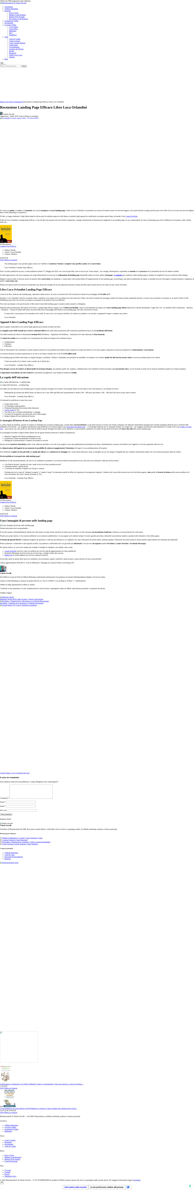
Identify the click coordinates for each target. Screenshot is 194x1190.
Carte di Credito (14, 39)
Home (2, 102)
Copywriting (13, 27)
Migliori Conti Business (17, 15)
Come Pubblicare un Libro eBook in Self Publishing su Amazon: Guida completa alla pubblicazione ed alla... (38, 1108)
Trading (11, 57)
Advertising (8, 7)
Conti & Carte (9, 855)
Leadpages (118, 275)
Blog (6, 59)
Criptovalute (13, 45)
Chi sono (7, 1170)
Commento (4, 798)
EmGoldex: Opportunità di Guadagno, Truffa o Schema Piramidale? (26, 842)
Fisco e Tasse (13, 13)
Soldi (6, 37)
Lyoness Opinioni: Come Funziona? (15, 840)
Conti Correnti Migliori (17, 43)
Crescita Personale (11, 1161)
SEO (10, 33)
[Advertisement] (97, 84)
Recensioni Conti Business (18, 19)
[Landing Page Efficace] (6, 242)
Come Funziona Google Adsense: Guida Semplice (20, 844)
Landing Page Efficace (8, 246)
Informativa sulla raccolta (76, 1187)
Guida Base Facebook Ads (75, 427)
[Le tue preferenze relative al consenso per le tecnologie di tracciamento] (190, 1186)
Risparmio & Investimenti (13, 857)
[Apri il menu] (5, 64)
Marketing (12, 31)
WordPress (13, 35)
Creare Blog (13, 29)
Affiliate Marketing (11, 9)
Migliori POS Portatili (16, 17)
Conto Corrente (14, 41)
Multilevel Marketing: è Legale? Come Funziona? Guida (22, 838)
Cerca (24, 66)
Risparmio (12, 53)
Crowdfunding (14, 47)
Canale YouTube (131, 216)
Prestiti (11, 51)
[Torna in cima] (2, 1182)
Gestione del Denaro (16, 49)
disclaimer (136, 1180)
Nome (3, 802)
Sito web (3, 810)
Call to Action (9, 410)
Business (7, 11)
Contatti (7, 1172)
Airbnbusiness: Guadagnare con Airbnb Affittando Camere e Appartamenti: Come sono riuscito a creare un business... (41, 1084)
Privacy (7, 1174)
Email (3, 806)
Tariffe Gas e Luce (15, 55)
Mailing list (8, 555)
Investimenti (8, 23)
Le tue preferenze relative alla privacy (106, 1187)
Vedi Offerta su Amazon (8, 260)
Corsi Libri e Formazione (14, 102)
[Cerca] (2, 63)
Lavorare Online (10, 25)
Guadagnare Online (11, 21)
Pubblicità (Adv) (10, 1176)
